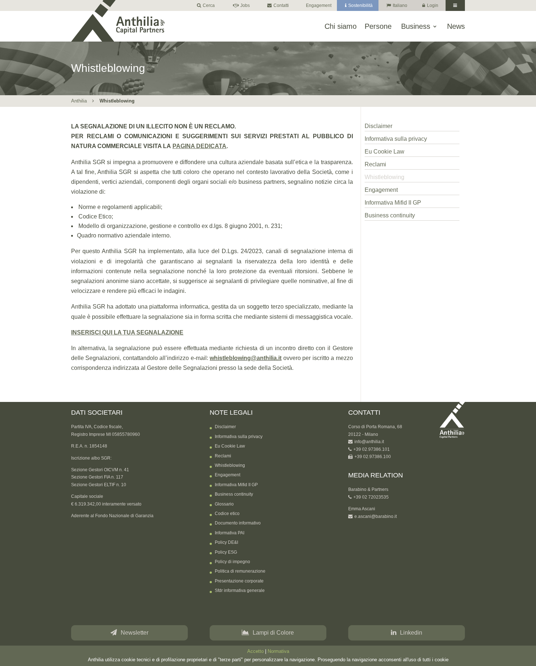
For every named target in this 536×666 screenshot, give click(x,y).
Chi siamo (341, 26)
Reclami (375, 164)
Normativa (278, 651)
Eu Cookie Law (384, 151)
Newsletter (134, 633)
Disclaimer (378, 126)
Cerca (209, 5)
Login (432, 5)
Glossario (224, 504)
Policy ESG (226, 552)
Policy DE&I (226, 542)
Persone (378, 26)
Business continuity (390, 215)
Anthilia (79, 101)
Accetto (255, 651)
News (456, 26)
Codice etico (227, 513)
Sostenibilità (360, 5)
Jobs (245, 5)
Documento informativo (238, 523)
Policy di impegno (232, 561)
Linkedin (411, 633)
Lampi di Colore (273, 633)
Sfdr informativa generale (240, 590)
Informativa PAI (229, 532)
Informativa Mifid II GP (393, 203)
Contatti (281, 5)
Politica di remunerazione (240, 571)
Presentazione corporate (239, 581)
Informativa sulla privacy (396, 139)
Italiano (400, 5)
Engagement (318, 5)
